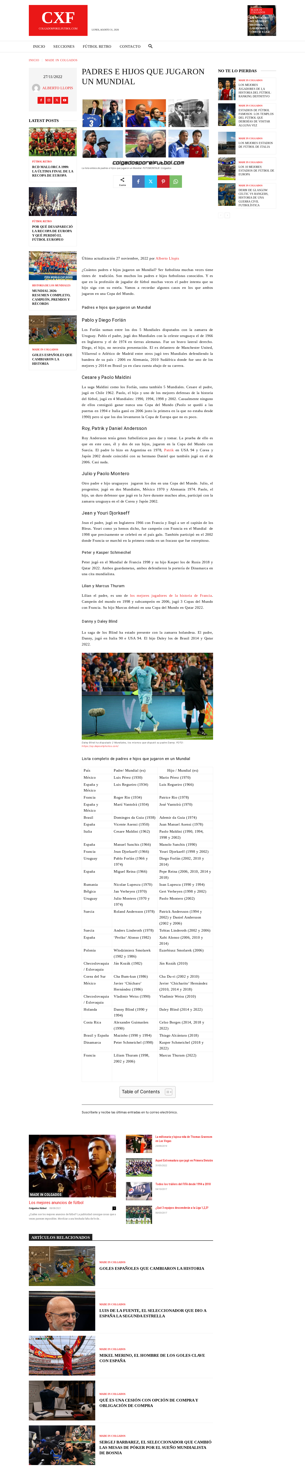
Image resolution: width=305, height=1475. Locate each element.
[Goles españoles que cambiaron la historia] (53, 329)
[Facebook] (41, 100)
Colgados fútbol (37, 1208)
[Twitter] (56, 100)
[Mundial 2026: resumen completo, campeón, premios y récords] (53, 265)
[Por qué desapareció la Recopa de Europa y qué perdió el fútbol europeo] (53, 201)
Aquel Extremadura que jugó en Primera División (184, 1160)
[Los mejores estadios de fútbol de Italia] (226, 143)
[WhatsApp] (176, 181)
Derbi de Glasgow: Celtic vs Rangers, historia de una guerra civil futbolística (253, 198)
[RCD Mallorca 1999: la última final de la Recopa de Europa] (53, 141)
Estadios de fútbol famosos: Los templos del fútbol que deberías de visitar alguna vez (256, 118)
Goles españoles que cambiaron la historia (52, 359)
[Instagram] (48, 100)
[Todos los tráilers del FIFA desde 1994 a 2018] (139, 1191)
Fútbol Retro (42, 161)
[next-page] (227, 215)
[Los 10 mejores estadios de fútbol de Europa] (226, 168)
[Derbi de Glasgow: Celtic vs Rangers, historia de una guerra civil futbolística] (226, 194)
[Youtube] (64, 100)
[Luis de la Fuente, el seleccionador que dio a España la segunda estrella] (62, 1311)
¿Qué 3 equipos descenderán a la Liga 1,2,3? (181, 1207)
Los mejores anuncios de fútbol (56, 1202)
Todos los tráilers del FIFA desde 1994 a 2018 (183, 1184)
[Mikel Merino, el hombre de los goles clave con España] (62, 1356)
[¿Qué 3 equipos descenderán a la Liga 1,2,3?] (139, 1215)
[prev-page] (220, 215)
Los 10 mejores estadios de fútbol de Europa (256, 170)
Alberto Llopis (57, 88)
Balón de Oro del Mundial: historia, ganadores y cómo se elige (260, 24)
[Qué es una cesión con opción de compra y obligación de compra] (62, 1400)
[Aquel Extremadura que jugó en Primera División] (139, 1167)
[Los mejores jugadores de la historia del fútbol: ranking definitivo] (226, 89)
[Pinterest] (163, 181)
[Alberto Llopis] (37, 88)
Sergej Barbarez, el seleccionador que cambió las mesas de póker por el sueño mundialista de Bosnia (155, 1447)
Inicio (34, 60)
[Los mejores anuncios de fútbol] (72, 1166)
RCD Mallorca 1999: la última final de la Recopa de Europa (52, 171)
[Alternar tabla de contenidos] (166, 1092)
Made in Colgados (258, 11)
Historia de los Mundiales (51, 285)
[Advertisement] (147, 225)
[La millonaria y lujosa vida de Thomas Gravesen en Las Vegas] (139, 1144)
